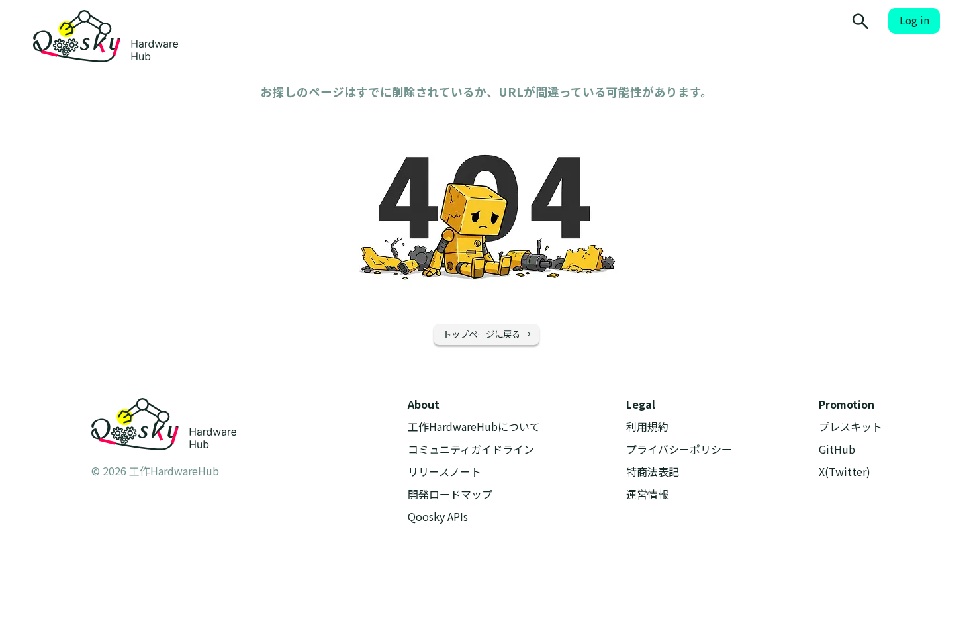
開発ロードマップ (450, 494)
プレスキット (850, 426)
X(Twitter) (844, 471)
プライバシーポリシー (679, 449)
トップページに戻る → (487, 334)
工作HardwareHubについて (474, 426)
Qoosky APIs (438, 517)
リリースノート (444, 471)
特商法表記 (652, 471)
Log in (914, 20)
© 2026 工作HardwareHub (155, 471)
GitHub (837, 449)
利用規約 (647, 426)
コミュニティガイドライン (471, 449)
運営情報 (647, 494)
